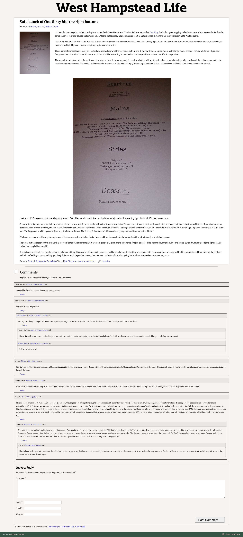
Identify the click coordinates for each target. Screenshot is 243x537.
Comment (21, 478)
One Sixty (154, 32)
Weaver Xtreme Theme (232, 534)
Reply (22, 294)
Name (19, 502)
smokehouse (89, 261)
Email (19, 508)
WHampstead (21, 315)
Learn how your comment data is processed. (67, 527)
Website (19, 514)
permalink (105, 261)
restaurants (78, 261)
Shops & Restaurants (37, 261)
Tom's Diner (52, 261)
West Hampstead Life (16, 534)
